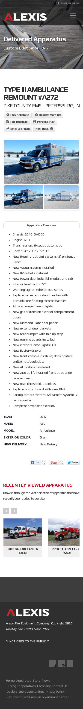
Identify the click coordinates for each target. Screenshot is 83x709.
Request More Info (50, 115)
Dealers (12, 691)
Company (43, 686)
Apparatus (23, 680)
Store (37, 680)
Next (14, 511)
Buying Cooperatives (21, 686)
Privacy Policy (55, 691)
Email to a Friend (20, 128)
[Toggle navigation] (72, 15)
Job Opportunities (31, 691)
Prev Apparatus (20, 115)
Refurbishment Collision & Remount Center (38, 697)
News (46, 680)
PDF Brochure (19, 122)
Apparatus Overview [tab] (41, 225)
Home (10, 680)
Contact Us (60, 686)
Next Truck (42, 128)
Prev (6, 511)
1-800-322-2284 (70, 3)
